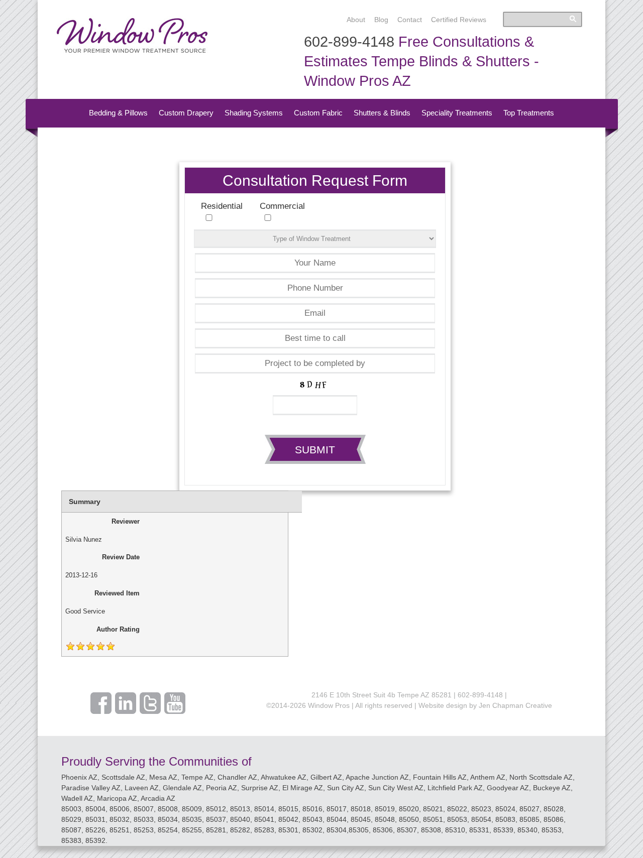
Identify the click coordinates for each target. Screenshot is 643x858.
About (356, 20)
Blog (381, 20)
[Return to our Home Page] (132, 52)
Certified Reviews (458, 20)
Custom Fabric (318, 112)
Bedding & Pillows (118, 112)
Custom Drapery (186, 112)
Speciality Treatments (456, 112)
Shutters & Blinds (382, 112)
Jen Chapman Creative (515, 705)
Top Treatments (528, 112)
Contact (409, 20)
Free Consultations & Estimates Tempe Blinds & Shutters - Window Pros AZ (421, 61)
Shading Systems (254, 112)
